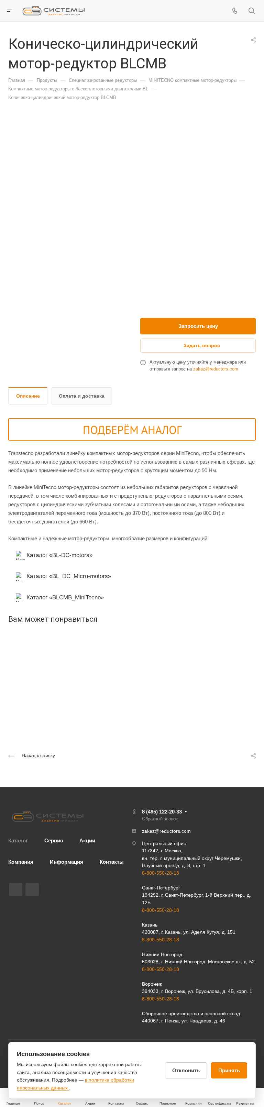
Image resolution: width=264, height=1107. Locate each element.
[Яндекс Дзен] (32, 889)
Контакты (112, 862)
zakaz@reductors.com (215, 369)
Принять (229, 1070)
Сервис (53, 840)
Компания (20, 862)
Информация (66, 862)
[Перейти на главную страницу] (47, 817)
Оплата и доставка (81, 396)
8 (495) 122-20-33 (162, 812)
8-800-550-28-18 (160, 873)
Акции (87, 840)
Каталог (18, 840)
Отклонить (186, 1070)
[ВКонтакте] (15, 889)
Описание (28, 396)
